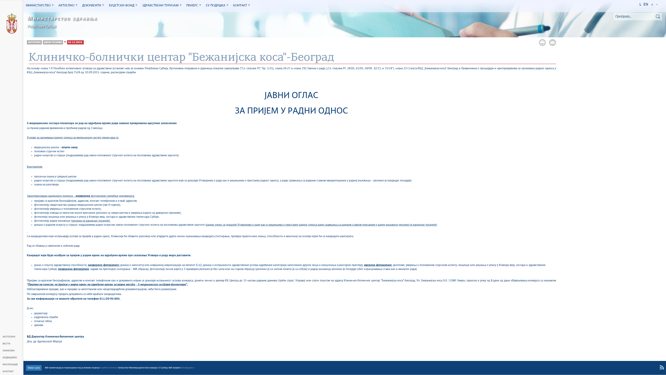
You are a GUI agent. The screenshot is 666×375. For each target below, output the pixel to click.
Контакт (8, 371)
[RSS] (662, 367)
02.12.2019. (75, 42)
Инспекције (10, 364)
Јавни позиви (53, 42)
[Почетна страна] (12, 24)
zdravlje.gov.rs (187, 368)
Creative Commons (109, 368)
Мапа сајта (34, 368)
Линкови (9, 350)
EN (645, 4)
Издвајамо (10, 357)
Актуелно (9, 337)
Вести (6, 344)
